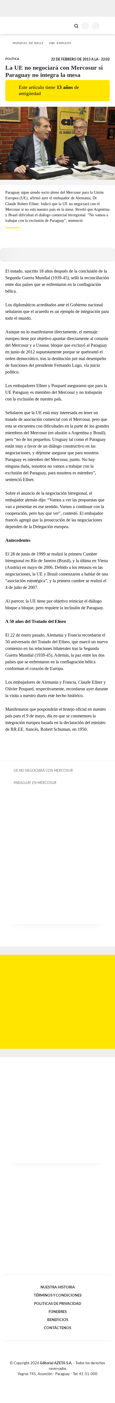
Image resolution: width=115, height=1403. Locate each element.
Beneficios (57, 1320)
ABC (14, 25)
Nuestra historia (57, 1287)
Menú (107, 25)
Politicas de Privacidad (57, 1303)
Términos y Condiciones (58, 1295)
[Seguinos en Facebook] (49, 1380)
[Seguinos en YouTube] (61, 1380)
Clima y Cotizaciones (66, 25)
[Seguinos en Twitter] (55, 1380)
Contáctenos (57, 1328)
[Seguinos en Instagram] (67, 1380)
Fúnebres (58, 1312)
